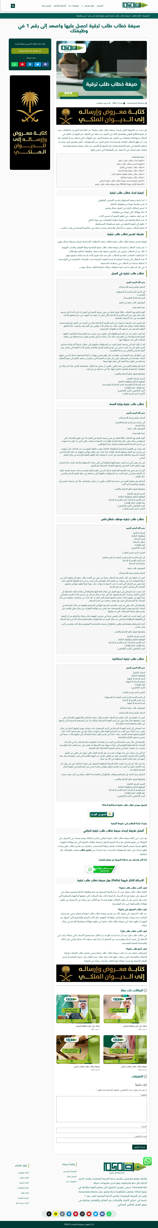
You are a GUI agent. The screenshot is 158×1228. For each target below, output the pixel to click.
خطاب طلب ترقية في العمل (131, 167)
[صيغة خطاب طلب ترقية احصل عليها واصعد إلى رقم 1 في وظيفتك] (101, 124)
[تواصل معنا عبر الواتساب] (147, 1165)
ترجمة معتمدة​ (23, 1198)
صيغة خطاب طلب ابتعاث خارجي (87, 1066)
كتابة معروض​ (23, 1172)
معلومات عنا (74, 5)
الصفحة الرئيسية (70, 1171)
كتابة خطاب (136, 15)
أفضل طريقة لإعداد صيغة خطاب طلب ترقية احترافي (121, 180)
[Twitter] (95, 1213)
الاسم (144, 1126)
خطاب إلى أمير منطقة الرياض (135, 1026)
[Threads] (49, 1213)
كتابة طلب (24, 1192)
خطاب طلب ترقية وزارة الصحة (130, 170)
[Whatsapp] (109, 1213)
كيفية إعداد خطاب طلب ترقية (130, 160)
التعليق (143, 1095)
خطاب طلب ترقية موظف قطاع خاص (127, 174)
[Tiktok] (62, 1213)
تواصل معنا (46, 5)
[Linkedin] (69, 1213)
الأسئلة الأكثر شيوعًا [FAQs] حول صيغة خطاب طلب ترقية (119, 184)
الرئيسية (100, 5)
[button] (13, 6)
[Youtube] (89, 1213)
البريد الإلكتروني (140, 1136)
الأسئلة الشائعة (60, 5)
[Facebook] (102, 1213)
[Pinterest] (75, 1213)
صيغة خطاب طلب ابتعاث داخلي (134, 1066)
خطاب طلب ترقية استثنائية (132, 177)
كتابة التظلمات (23, 1187)
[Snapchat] (55, 1213)
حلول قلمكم (89, 5)
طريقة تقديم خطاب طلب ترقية (130, 164)
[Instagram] (82, 1213)
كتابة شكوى (24, 1182)
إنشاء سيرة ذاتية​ (22, 1203)
